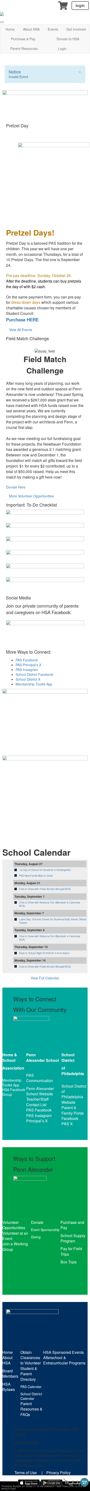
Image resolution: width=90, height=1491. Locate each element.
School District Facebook (34, 674)
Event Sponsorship (45, 1229)
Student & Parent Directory (28, 1374)
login (80, 5)
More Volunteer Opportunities (31, 496)
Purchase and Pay (72, 1225)
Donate (37, 1222)
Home (10, 29)
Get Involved (76, 29)
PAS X (67, 1123)
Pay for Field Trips (71, 1251)
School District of (73, 1088)
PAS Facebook (27, 659)
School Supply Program (72, 1238)
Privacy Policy (58, 1472)
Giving (36, 1236)
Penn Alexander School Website (40, 1091)
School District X (28, 679)
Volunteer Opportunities (13, 1225)
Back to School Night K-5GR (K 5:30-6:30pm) (44, 953)
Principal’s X (37, 1121)
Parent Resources (24, 48)
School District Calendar (31, 1396)
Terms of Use (25, 1472)
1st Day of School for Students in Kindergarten (45, 870)
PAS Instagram (27, 669)
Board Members (10, 1373)
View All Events (20, 329)
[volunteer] (45, 795)
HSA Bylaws (8, 1386)
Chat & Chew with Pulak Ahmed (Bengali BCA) (45, 889)
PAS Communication (39, 1077)
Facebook (69, 1118)
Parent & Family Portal (72, 1110)
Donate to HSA (68, 38)
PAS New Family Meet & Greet (36, 875)
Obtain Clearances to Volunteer (30, 1357)
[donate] (45, 716)
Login (62, 48)
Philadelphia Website (72, 1099)
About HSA (31, 29)
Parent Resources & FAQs (31, 1409)
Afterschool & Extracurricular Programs (64, 1360)
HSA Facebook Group (13, 1092)
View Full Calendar (45, 978)
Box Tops (68, 1262)
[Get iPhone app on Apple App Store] (29, 1482)
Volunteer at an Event (15, 1235)
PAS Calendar (31, 1386)
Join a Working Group (15, 1246)
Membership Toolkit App (34, 684)
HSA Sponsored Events (63, 1352)
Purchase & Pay (23, 38)
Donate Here (15, 487)
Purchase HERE (22, 319)
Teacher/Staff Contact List (37, 1101)
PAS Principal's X (28, 664)
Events (53, 29)
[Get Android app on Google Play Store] (51, 1482)
